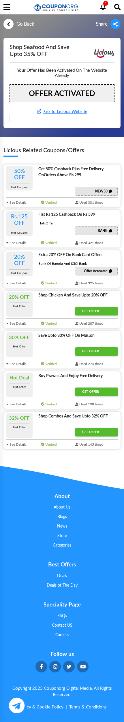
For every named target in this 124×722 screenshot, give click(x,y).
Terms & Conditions (88, 707)
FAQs (62, 616)
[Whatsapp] (16, 705)
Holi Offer (46, 223)
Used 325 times (90, 283)
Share (102, 24)
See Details (17, 202)
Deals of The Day (62, 585)
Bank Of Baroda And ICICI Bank (62, 263)
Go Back (25, 24)
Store (62, 536)
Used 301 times (90, 202)
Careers (62, 635)
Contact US (62, 625)
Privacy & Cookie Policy (40, 707)
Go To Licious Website (65, 111)
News (62, 526)
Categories (62, 545)
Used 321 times (90, 243)
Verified (50, 202)
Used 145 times (90, 444)
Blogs (62, 517)
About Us (62, 507)
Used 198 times (90, 404)
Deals (62, 576)
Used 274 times (90, 364)
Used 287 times (90, 323)
